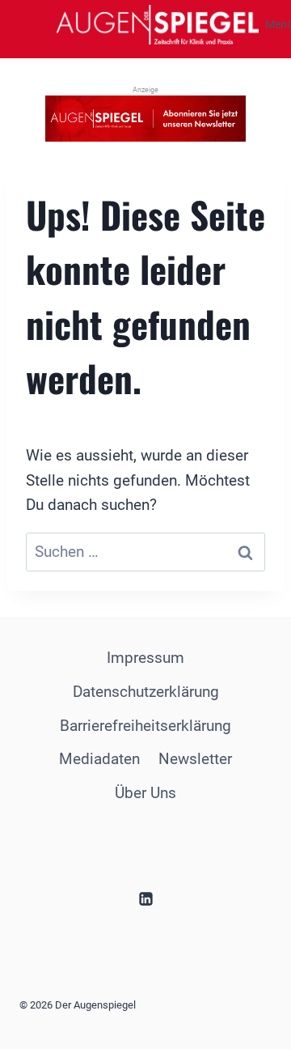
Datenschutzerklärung (146, 691)
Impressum (145, 657)
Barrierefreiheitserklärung (145, 725)
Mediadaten (99, 759)
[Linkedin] (145, 898)
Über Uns (145, 793)
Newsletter (195, 759)
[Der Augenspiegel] (158, 24)
